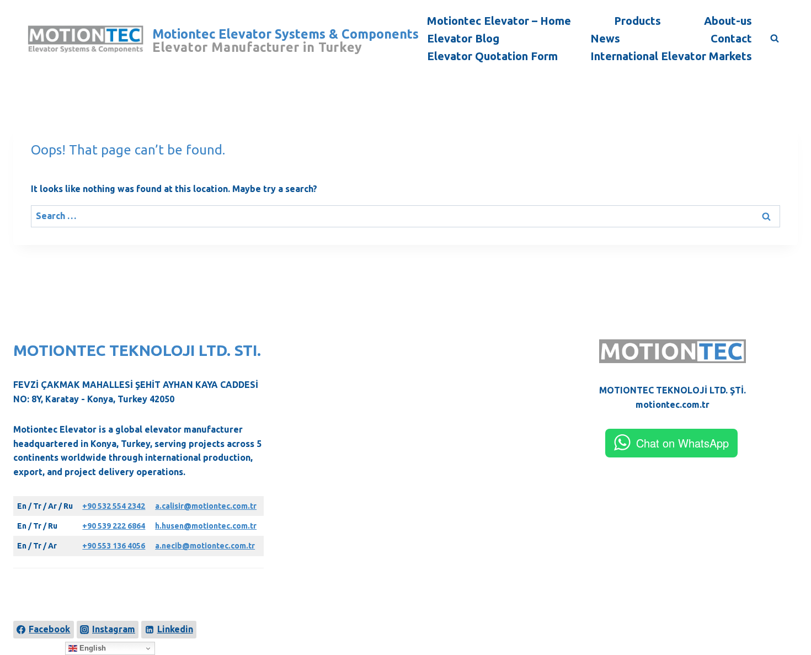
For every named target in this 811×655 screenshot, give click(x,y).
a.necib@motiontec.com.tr (205, 545)
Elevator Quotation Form (492, 56)
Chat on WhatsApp (682, 443)
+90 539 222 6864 (113, 525)
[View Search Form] (774, 38)
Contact (731, 38)
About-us (728, 20)
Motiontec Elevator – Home (499, 20)
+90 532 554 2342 (113, 506)
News (605, 38)
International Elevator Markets (671, 56)
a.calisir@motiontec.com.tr (206, 506)
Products (637, 20)
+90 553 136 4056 (113, 545)
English (91, 648)
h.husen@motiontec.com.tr (206, 525)
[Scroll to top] (784, 606)
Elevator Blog (463, 38)
